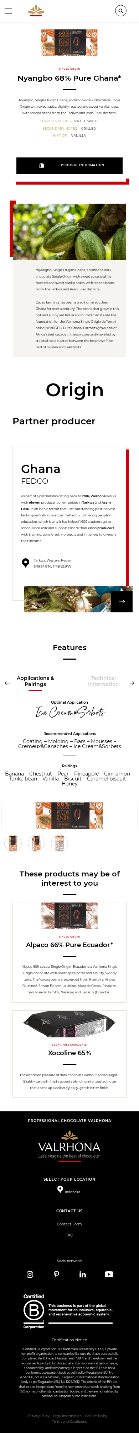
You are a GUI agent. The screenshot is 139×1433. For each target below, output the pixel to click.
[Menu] (8, 11)
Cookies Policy (96, 1416)
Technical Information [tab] (103, 681)
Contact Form (69, 1224)
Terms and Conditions (69, 1421)
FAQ (69, 1235)
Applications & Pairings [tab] (35, 681)
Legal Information (67, 1416)
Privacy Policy (39, 1416)
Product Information (82, 165)
